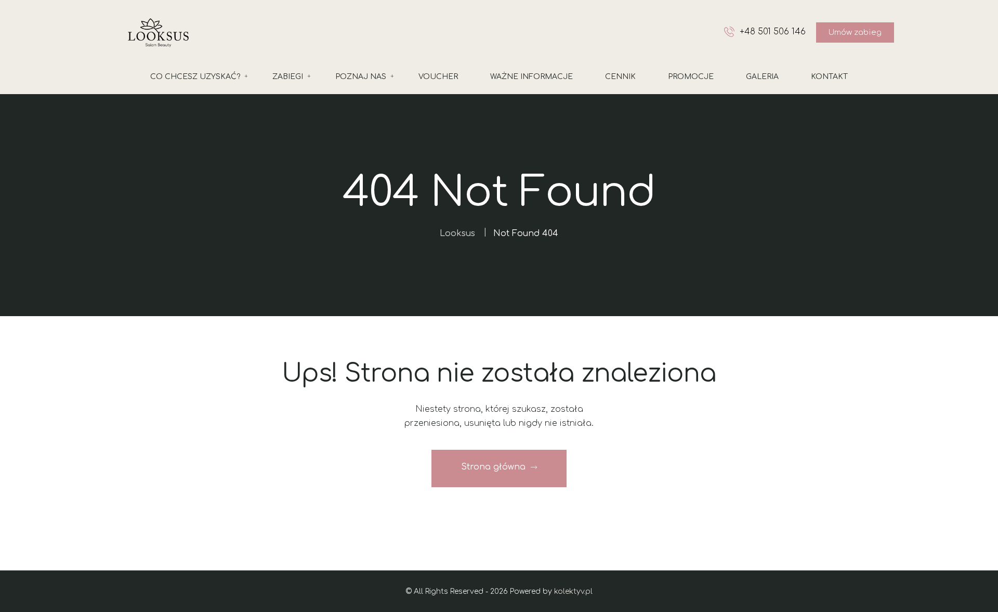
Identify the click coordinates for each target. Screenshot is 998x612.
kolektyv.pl (573, 591)
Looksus (457, 233)
